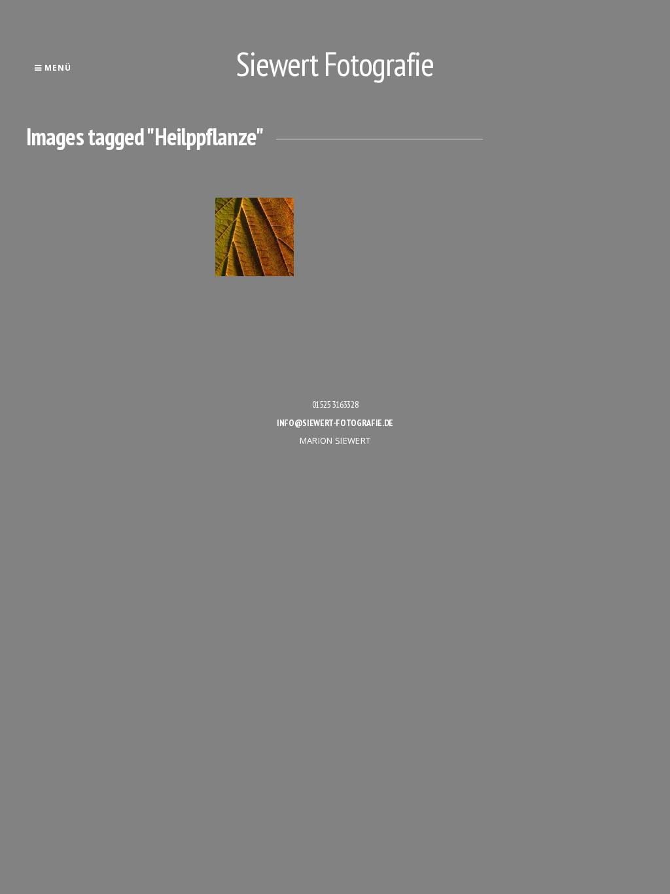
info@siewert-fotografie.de (335, 423)
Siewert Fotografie (335, 64)
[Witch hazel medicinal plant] (254, 237)
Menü (56, 67)
